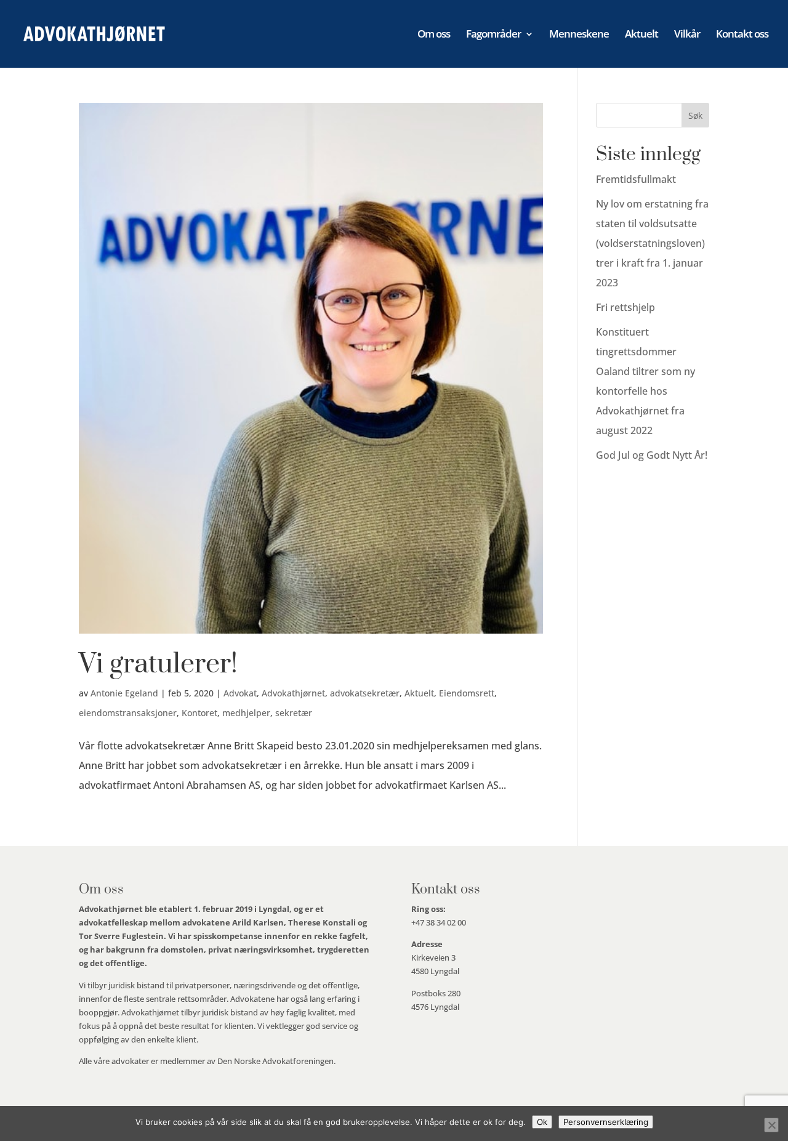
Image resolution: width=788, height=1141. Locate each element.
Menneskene (579, 35)
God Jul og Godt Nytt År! (651, 455)
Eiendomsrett (466, 693)
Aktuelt (641, 35)
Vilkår (687, 35)
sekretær (293, 713)
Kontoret (199, 713)
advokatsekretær (365, 693)
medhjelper (246, 713)
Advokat (240, 693)
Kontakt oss (742, 35)
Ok (542, 1122)
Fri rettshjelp (625, 307)
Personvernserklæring (605, 1122)
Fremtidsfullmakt (636, 179)
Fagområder (493, 35)
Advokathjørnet (293, 693)
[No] (771, 1125)
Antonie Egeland (124, 693)
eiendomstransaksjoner (128, 713)
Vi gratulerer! (158, 664)
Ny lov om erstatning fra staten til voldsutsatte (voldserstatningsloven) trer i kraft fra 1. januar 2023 (652, 243)
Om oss (433, 35)
